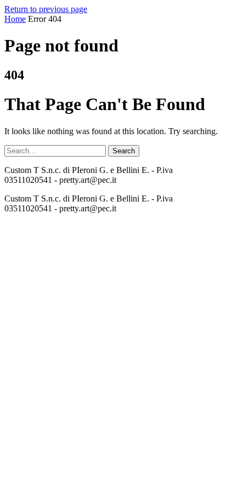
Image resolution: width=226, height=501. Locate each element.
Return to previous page (45, 9)
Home (15, 19)
